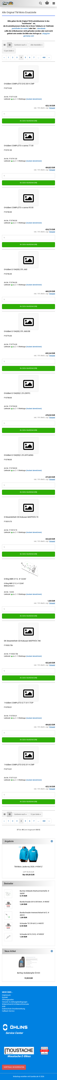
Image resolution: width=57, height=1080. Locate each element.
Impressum (6, 995)
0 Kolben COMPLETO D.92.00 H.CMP (19, 84)
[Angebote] (52, 841)
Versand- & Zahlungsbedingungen (14, 1002)
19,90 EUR (28, 978)
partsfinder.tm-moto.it (20, 28)
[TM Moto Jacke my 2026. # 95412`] (28, 854)
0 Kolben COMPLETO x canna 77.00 (18, 146)
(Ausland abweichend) (34, 99)
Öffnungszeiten (8, 999)
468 (44, 57)
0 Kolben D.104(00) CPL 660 (15, 269)
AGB (3, 1006)
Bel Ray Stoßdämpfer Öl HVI (28, 973)
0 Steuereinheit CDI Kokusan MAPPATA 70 (21, 517)
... (38, 57)
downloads (41, 28)
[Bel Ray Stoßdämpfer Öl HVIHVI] (28, 962)
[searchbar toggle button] (40, 3)
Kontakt (5, 997)
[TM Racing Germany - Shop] (6, 3)
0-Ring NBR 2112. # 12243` (15, 579)
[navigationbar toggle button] (53, 3)
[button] (4, 45)
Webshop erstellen (20, 1076)
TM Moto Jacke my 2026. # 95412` (28, 867)
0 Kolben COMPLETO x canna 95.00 (18, 207)
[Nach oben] (50, 1076)
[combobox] (20, 45)
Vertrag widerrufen (14, 1067)
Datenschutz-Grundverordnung (13, 1009)
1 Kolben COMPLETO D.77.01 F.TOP (18, 703)
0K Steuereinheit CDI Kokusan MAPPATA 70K (22, 641)
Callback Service (8, 1011)
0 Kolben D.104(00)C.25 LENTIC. (17, 393)
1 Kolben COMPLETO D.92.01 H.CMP (19, 765)
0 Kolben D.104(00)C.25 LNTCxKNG (18, 455)
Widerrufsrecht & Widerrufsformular (15, 1004)
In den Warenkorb (28, 121)
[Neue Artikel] (52, 951)
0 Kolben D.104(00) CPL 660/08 (17, 331)
